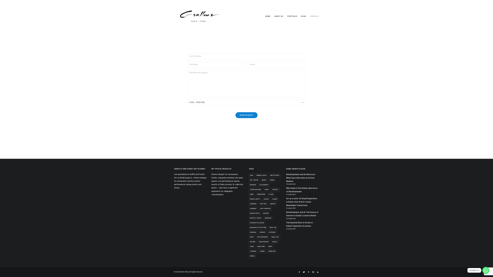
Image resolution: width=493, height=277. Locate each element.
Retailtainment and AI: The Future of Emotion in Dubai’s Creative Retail (302, 214)
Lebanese (253, 208)
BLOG (303, 16)
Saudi (252, 246)
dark (252, 194)
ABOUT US (278, 16)
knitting (263, 204)
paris (252, 237)
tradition (271, 251)
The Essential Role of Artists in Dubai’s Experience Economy (299, 224)
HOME (267, 16)
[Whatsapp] (485, 270)
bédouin (253, 185)
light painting (265, 208)
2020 (251, 175)
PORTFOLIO (292, 16)
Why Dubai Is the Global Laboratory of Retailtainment (302, 190)
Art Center (254, 180)
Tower (262, 251)
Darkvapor (261, 194)
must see (273, 227)
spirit (270, 246)
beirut (264, 180)
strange (253, 251)
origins (262, 232)
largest (273, 204)
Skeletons (261, 246)
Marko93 (268, 218)
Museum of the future (258, 227)
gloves (266, 199)
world (252, 256)
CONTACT (314, 16)
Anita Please (274, 175)
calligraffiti (264, 185)
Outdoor (272, 232)
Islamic (275, 199)
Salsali (274, 242)
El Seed (271, 194)
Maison (266, 213)
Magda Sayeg (255, 213)
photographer (262, 237)
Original (253, 232)
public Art (275, 237)
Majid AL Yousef (255, 218)
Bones (272, 180)
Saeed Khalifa (264, 242)
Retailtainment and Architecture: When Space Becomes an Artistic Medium (300, 178)
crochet (275, 190)
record (252, 242)
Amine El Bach (262, 175)
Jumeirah (253, 204)
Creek (266, 190)
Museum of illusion (257, 223)
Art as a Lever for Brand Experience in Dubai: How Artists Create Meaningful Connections (301, 202)
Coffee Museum (255, 190)
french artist (255, 199)
